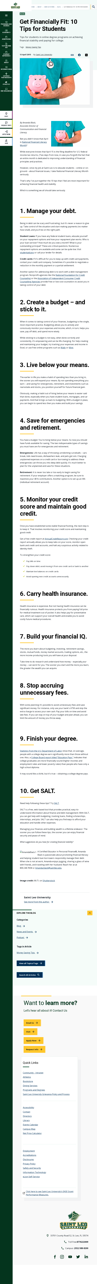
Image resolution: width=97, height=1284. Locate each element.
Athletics (27, 1077)
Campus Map (29, 1129)
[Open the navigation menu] (6, 15)
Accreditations (29, 1155)
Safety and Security (32, 1168)
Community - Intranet (33, 1072)
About (40, 7)
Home (33, 7)
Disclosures (28, 1159)
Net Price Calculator (32, 1133)
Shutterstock (49, 880)
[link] (30, 975)
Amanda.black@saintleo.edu (48, 868)
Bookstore (28, 1081)
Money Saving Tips (33, 47)
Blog (59, 7)
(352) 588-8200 (81, 1248)
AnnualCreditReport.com (56, 538)
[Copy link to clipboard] (72, 54)
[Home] (16, 6)
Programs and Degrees (34, 1090)
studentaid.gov (27, 252)
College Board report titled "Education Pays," (52, 757)
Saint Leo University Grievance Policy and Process (46, 1094)
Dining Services (30, 1085)
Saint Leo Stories (49, 7)
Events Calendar (30, 1124)
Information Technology (34, 1172)
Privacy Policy (29, 1163)
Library (26, 1120)
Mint (71, 347)
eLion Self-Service (31, 1176)
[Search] (93, 6)
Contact (26, 1111)
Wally (63, 347)
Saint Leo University (44, 54)
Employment (29, 1150)
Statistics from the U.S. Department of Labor (41, 751)
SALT (56, 803)
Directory (27, 1116)
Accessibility (28, 1107)
